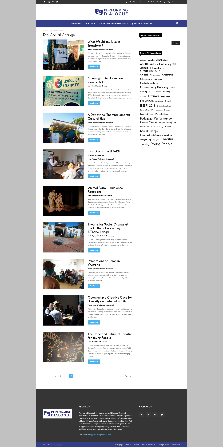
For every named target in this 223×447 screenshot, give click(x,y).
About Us (133, 2)
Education (147, 100)
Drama (153, 95)
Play (175, 122)
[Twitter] (57, 2)
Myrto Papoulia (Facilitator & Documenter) (101, 49)
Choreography (155, 75)
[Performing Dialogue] (111, 12)
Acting (143, 59)
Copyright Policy (165, 2)
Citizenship (167, 74)
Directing (166, 91)
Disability (143, 97)
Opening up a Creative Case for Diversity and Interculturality (110, 299)
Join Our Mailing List (152, 2)
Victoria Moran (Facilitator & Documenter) (101, 122)
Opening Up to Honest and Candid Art (106, 80)
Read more (94, 67)
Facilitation (159, 101)
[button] (177, 23)
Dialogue (151, 92)
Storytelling (145, 139)
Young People (161, 143)
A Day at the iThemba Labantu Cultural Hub (109, 116)
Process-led (151, 126)
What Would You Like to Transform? (104, 43)
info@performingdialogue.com (99, 434)
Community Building (154, 86)
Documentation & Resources (112, 23)
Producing (160, 127)
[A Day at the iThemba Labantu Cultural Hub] (63, 128)
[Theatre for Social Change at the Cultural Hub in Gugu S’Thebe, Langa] (63, 237)
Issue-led (144, 114)
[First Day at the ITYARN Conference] (63, 164)
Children (144, 74)
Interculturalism (164, 105)
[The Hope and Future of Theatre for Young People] (63, 347)
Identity (168, 101)
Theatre (167, 138)
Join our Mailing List (142, 23)
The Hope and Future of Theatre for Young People (110, 335)
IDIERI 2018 (148, 105)
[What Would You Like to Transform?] (63, 54)
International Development (151, 109)
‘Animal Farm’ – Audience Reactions (105, 189)
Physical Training (165, 122)
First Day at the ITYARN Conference (104, 153)
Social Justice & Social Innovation (156, 134)
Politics (143, 126)
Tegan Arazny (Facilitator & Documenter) (100, 195)
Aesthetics (162, 59)
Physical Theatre (148, 122)
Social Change (149, 130)
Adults (151, 59)
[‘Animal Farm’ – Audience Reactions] (63, 201)
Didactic (158, 91)
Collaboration (149, 82)
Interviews (167, 110)
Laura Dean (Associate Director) (97, 86)
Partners (140, 2)
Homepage (124, 2)
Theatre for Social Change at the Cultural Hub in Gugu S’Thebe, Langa (108, 228)
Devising (143, 91)
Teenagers (156, 140)
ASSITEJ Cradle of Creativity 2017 (152, 69)
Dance (172, 87)
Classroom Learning (151, 78)
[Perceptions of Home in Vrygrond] (63, 274)
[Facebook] (44, 2)
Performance (163, 118)
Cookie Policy (176, 2)
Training (144, 144)
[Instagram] (49, 2)
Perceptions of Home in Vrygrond (104, 262)
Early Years (165, 96)
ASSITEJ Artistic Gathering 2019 (158, 63)
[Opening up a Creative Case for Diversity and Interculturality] (63, 310)
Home (44, 30)
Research (168, 126)
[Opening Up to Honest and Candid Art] (63, 91)
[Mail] (53, 2)
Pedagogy (146, 118)
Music (152, 114)
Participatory (161, 114)
